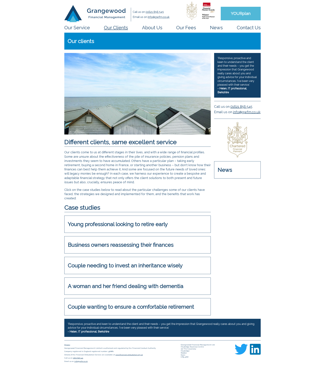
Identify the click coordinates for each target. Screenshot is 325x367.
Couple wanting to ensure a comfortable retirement (131, 307)
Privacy (67, 345)
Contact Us (249, 27)
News (216, 27)
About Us (152, 27)
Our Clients (116, 27)
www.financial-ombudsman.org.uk (129, 355)
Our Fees (186, 27)
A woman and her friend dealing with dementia (125, 286)
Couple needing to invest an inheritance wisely (125, 265)
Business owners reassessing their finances (121, 245)
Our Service (77, 27)
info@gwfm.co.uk (158, 17)
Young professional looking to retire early (118, 224)
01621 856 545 (155, 12)
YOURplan (241, 13)
